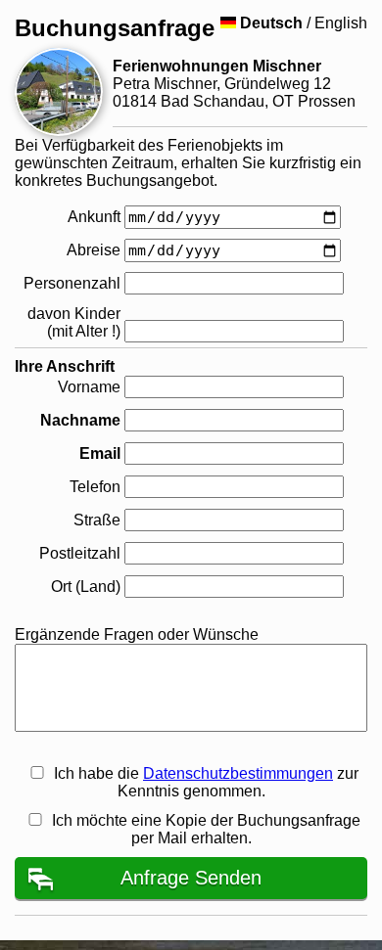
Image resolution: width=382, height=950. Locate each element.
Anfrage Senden (191, 877)
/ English (303, 23)
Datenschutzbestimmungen (238, 773)
